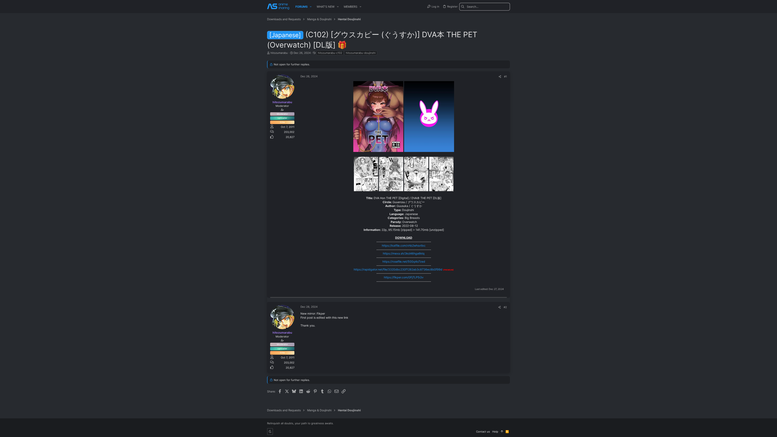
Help (495, 431)
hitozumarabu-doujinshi (361, 52)
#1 (505, 76)
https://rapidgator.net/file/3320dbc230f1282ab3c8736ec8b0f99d (398, 269)
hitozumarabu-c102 (330, 52)
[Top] (501, 432)
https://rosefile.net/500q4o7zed (403, 261)
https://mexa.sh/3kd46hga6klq (404, 253)
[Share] (500, 76)
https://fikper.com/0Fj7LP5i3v (404, 277)
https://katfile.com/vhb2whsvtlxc (404, 245)
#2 (505, 307)
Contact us (483, 431)
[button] (310, 6)
